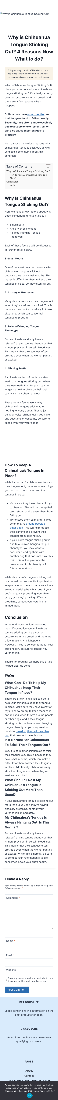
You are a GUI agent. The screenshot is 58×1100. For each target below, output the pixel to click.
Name (10, 940)
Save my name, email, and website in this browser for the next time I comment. (30, 980)
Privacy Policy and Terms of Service (29, 1080)
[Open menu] (52, 6)
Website (11, 969)
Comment (13, 897)
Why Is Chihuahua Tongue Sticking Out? (28, 171)
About (29, 1070)
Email (10, 955)
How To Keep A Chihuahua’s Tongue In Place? (28, 176)
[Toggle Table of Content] (46, 166)
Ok (29, 1095)
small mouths (35, 114)
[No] (54, 1090)
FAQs (12, 185)
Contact (29, 1075)
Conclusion (12, 181)
